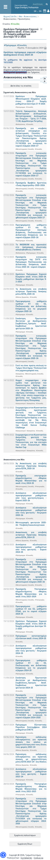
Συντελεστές (26, 858)
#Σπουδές (22, 45)
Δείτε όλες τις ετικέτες (21, 86)
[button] (3, 854)
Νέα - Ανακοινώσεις (28, 16)
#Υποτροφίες (39, 188)
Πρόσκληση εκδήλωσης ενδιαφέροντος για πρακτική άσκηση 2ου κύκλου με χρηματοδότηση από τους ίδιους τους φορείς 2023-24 (31, 742)
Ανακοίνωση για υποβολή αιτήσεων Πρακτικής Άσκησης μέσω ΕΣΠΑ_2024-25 (31, 534)
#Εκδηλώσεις (20, 124)
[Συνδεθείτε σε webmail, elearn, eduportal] (48, 11)
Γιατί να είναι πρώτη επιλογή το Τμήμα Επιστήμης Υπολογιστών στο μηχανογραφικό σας (31, 368)
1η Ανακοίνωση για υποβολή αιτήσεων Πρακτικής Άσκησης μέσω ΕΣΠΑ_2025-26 (31, 291)
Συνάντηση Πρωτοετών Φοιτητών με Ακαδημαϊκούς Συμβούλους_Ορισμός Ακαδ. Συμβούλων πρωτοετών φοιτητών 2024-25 (31, 683)
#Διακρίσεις (20, 374)
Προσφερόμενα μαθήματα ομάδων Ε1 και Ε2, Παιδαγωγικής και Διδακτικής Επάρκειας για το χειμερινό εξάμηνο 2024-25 (31, 665)
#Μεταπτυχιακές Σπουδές (25, 149)
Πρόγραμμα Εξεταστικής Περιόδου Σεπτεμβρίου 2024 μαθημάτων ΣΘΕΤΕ (31, 727)
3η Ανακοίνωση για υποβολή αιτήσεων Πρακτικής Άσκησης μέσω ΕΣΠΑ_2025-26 (31, 466)
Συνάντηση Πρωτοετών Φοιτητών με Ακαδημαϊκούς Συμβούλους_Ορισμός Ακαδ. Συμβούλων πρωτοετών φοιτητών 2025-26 (31, 323)
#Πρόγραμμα (10, 45)
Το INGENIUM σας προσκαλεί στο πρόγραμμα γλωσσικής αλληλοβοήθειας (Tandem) (31, 247)
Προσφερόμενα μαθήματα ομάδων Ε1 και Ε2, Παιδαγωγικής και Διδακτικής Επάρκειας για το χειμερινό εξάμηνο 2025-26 (31, 306)
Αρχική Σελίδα (10, 16)
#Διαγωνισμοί (21, 403)
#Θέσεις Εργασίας (22, 297)
